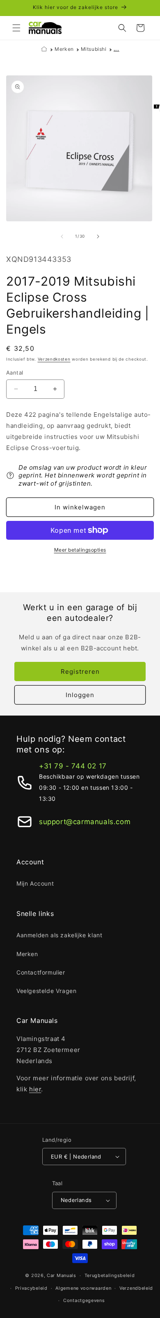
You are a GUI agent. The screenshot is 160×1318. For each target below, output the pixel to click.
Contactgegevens (84, 1300)
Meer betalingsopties (80, 550)
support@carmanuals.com (84, 822)
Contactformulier (40, 972)
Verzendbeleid (136, 1288)
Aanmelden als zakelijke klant (59, 935)
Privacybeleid (31, 1288)
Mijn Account (35, 883)
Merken (64, 49)
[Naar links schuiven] (62, 236)
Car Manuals (61, 1275)
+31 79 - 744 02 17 (73, 766)
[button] (16, 28)
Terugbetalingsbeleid (110, 1275)
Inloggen (80, 695)
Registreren (80, 671)
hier (35, 1089)
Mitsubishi (94, 49)
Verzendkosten (54, 359)
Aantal (14, 372)
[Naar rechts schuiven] (98, 236)
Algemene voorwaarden (83, 1288)
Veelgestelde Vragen (46, 990)
